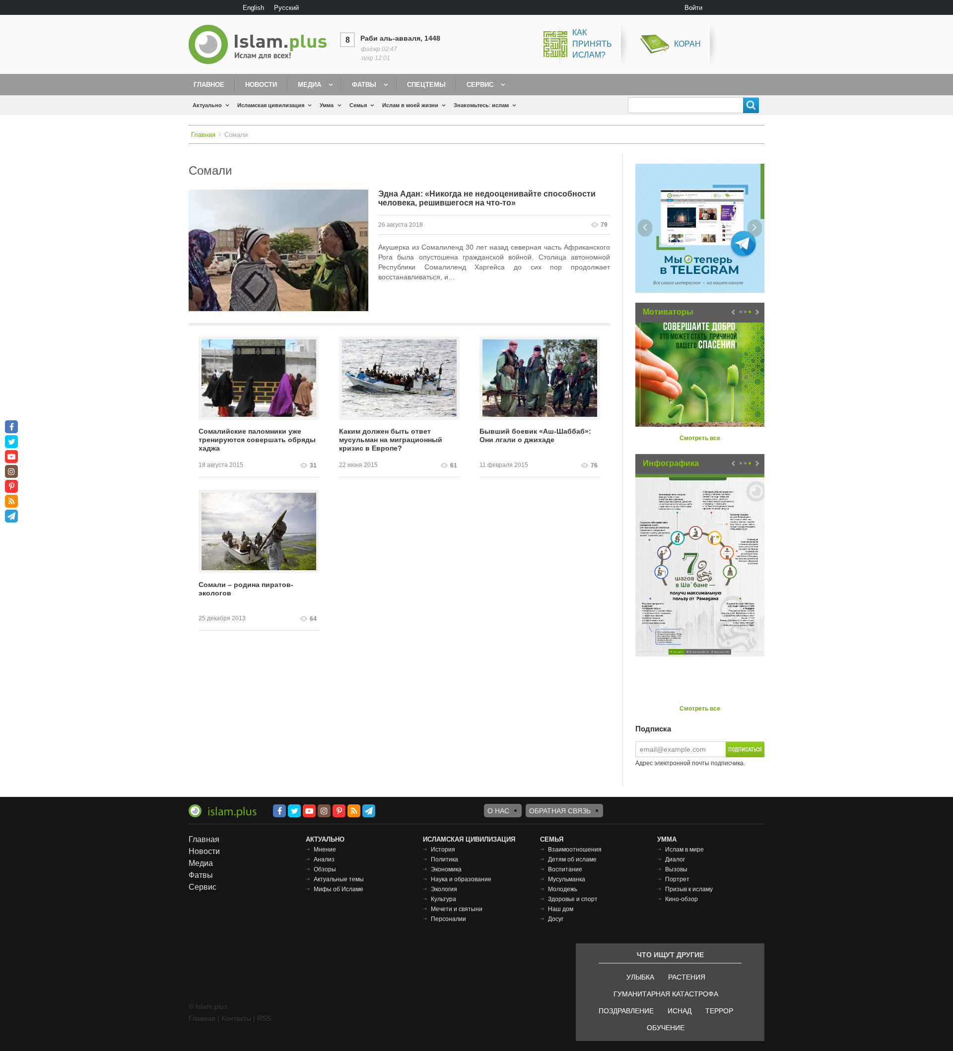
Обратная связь (560, 811)
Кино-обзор (681, 899)
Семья (358, 105)
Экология (444, 889)
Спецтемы (426, 84)
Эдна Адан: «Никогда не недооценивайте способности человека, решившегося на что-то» (487, 198)
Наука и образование (461, 879)
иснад (679, 1011)
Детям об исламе (572, 859)
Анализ (324, 859)
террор (719, 1011)
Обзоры (325, 869)
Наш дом (560, 909)
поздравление (626, 1011)
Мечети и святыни (456, 909)
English (253, 7)
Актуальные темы (339, 879)
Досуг (555, 919)
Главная (203, 134)
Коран (687, 44)
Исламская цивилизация (270, 105)
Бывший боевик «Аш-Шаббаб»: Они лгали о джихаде (535, 435)
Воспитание (565, 869)
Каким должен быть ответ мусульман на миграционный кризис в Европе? (390, 439)
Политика (444, 859)
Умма (327, 105)
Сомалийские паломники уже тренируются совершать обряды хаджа (257, 439)
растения (686, 977)
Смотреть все (700, 438)
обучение (665, 1028)
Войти (693, 7)
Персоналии (448, 919)
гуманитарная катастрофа (665, 994)
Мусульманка (566, 879)
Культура (443, 899)
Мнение (325, 849)
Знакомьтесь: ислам (481, 105)
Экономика (446, 869)
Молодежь (562, 889)
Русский (286, 7)
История (443, 849)
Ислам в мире (684, 849)
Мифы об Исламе (338, 889)
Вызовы (676, 869)
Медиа (309, 84)
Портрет (677, 879)
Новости (261, 84)
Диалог (675, 859)
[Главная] (262, 44)
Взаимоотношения (575, 849)
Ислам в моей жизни (410, 105)
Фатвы (364, 84)
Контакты (236, 1018)
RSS (264, 1018)
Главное (209, 84)
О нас (498, 811)
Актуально (207, 105)
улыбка (640, 977)
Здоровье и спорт (573, 899)
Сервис (480, 84)
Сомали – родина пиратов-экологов (246, 589)
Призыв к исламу (689, 889)
